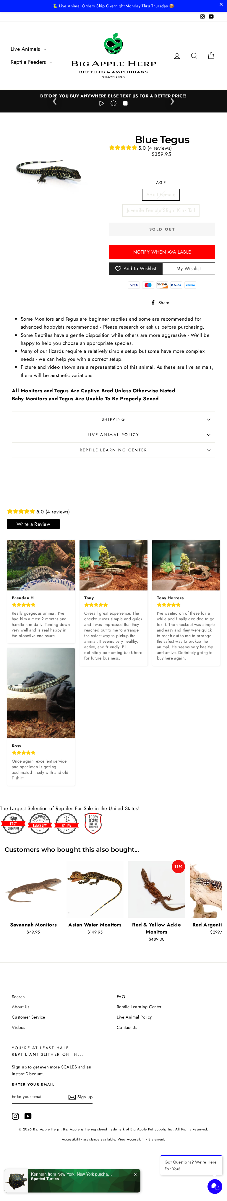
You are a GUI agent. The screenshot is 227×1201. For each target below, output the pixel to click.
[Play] (101, 104)
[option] (113, 96)
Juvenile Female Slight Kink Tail (161, 210)
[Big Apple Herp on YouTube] (28, 1116)
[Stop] (125, 104)
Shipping (114, 419)
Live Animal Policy (114, 435)
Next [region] (172, 99)
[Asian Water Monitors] (95, 889)
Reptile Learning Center (113, 450)
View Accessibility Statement (141, 1139)
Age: (162, 182)
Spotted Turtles (45, 1178)
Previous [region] (55, 99)
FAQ (121, 997)
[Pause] (113, 104)
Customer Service (28, 1017)
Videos (18, 1027)
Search (18, 997)
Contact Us (127, 1027)
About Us (20, 1007)
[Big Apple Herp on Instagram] (15, 1116)
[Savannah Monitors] (33, 889)
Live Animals (26, 49)
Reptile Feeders (29, 62)
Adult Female (161, 194)
